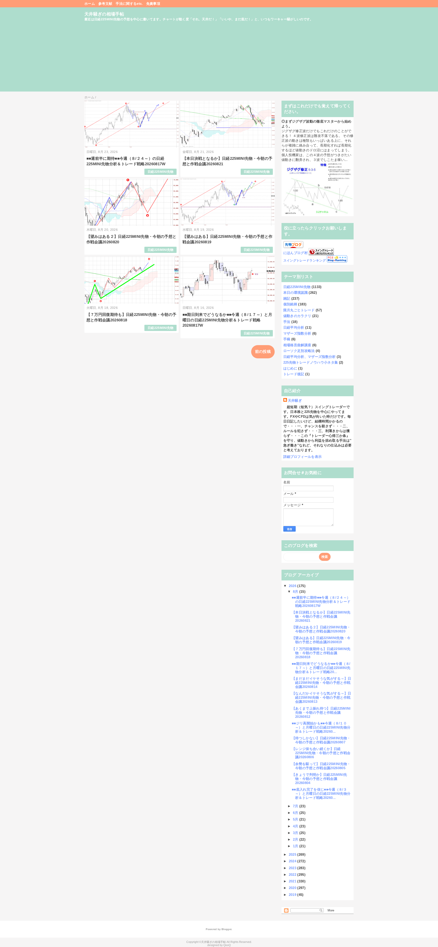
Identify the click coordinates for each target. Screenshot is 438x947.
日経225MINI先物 (161, 171)
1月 (296, 846)
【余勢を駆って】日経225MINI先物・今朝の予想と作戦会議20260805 (321, 766)
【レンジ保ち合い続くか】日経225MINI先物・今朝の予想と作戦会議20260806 (321, 753)
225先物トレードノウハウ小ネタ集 (310, 362)
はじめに (290, 368)
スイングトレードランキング (304, 260)
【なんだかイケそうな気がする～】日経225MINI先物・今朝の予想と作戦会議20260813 (321, 697)
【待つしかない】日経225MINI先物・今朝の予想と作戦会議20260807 (321, 740)
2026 (293, 586)
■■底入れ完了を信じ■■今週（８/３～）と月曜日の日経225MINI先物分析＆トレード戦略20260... (321, 793)
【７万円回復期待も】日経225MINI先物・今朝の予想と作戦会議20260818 (321, 653)
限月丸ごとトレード (299, 310)
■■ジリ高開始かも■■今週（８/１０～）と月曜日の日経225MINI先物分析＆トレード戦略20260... (321, 727)
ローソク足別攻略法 (299, 351)
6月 (296, 813)
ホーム (89, 3)
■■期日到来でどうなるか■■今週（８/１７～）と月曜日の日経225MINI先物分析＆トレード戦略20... (321, 668)
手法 (286, 322)
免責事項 (153, 3)
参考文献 (105, 3)
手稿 (286, 339)
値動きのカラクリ (297, 316)
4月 (296, 826)
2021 (293, 881)
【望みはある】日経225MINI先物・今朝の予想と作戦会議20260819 (321, 640)
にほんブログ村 (295, 253)
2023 (293, 868)
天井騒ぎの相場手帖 (104, 14)
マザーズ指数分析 (297, 333)
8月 (296, 591)
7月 (296, 806)
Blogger (226, 929)
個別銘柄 (290, 304)
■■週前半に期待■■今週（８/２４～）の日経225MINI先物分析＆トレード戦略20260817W (321, 601)
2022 (293, 874)
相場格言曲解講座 (297, 345)
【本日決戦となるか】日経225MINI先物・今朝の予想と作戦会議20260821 (321, 616)
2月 (296, 839)
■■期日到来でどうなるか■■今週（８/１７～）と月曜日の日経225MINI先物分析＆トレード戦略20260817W (227, 320)
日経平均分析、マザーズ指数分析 (309, 357)
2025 (293, 854)
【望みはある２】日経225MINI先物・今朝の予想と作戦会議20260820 (321, 629)
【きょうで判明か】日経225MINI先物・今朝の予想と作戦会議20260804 (319, 779)
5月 (296, 819)
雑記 (286, 298)
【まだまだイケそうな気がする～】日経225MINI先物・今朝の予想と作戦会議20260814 (321, 683)
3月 (296, 833)
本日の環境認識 (295, 292)
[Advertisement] (219, 60)
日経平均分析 (293, 327)
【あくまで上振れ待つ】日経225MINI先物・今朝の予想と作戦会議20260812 (321, 712)
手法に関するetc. (129, 3)
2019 (293, 895)
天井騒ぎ (295, 400)
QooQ (227, 945)
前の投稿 (263, 351)
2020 (293, 888)
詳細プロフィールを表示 (302, 457)
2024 (293, 861)
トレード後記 (293, 374)
